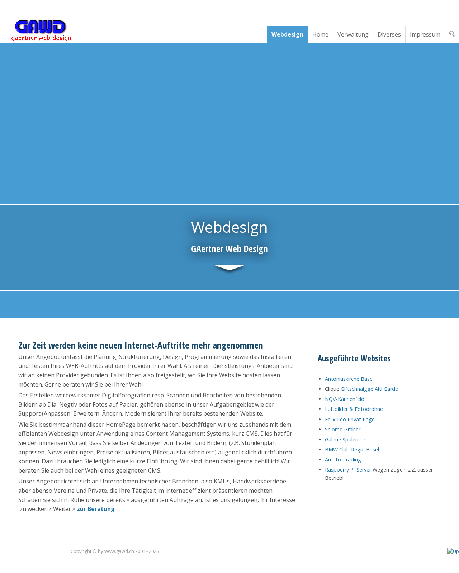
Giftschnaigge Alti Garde (369, 388)
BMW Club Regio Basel (352, 449)
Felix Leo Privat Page (350, 419)
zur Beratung (96, 509)
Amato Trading (343, 459)
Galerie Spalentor (345, 439)
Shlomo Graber (342, 429)
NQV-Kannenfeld (344, 399)
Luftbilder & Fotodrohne (354, 409)
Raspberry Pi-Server (348, 469)
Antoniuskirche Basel (349, 378)
